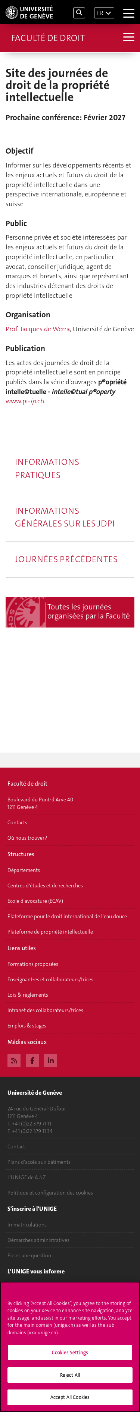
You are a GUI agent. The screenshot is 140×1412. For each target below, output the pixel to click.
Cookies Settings (70, 1352)
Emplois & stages (26, 1025)
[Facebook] (32, 1059)
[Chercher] (79, 13)
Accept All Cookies (70, 1397)
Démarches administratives (38, 1240)
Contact (16, 1146)
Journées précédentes (66, 559)
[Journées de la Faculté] (70, 612)
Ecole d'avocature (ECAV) (35, 901)
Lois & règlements (27, 994)
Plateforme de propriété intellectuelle (50, 931)
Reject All (70, 1375)
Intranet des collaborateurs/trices (45, 1010)
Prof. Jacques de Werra (38, 328)
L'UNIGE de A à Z (26, 1177)
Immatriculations (27, 1224)
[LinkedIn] (50, 1059)
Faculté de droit (48, 38)
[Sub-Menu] (127, 38)
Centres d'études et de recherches (45, 885)
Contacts (17, 822)
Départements (23, 870)
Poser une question (29, 1255)
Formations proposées (32, 964)
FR (100, 13)
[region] (70, 1347)
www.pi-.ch (25, 401)
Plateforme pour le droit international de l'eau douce (67, 916)
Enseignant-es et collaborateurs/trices (50, 979)
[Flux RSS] (14, 1059)
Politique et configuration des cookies (50, 1192)
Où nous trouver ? (27, 837)
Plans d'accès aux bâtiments (39, 1162)
